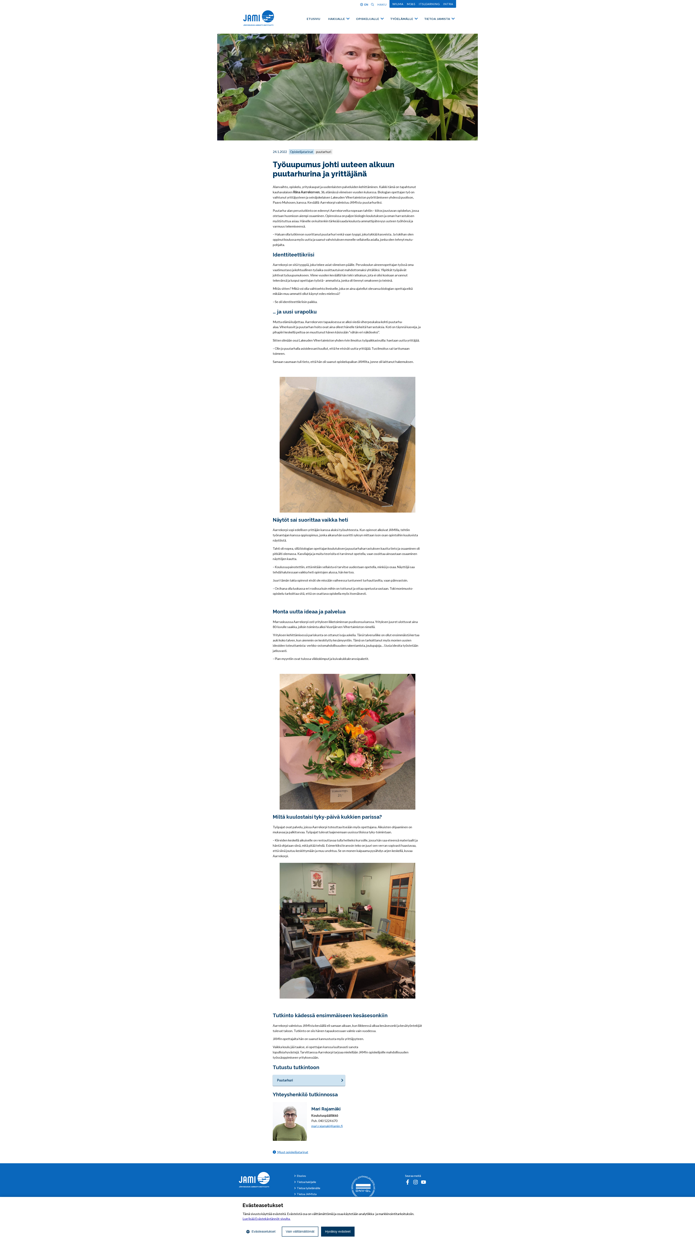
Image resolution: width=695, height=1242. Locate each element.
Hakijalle (336, 18)
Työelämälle (401, 18)
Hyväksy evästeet (338, 1231)
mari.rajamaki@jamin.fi (327, 1126)
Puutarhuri (285, 1080)
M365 (411, 4)
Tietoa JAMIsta (437, 18)
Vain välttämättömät (300, 1231)
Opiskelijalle (367, 18)
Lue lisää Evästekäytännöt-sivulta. (266, 1219)
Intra (448, 4)
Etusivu (313, 18)
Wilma (397, 4)
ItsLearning (429, 4)
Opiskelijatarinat (301, 152)
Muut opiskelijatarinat (292, 1152)
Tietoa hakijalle (306, 1182)
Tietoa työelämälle (308, 1188)
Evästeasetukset (263, 1231)
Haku (382, 4)
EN (366, 4)
